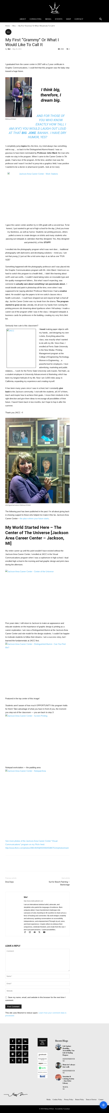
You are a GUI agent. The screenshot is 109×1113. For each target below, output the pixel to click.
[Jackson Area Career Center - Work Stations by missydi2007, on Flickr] (37, 194)
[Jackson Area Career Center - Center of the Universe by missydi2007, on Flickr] (37, 594)
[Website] (19, 1060)
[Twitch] (25, 1054)
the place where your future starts (34, 518)
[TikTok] (19, 1054)
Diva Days (9, 882)
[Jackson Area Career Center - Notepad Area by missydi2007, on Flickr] (37, 802)
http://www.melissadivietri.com (33, 901)
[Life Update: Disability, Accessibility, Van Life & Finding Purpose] (58, 1047)
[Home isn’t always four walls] (58, 1065)
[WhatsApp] (26, 55)
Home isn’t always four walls (69, 1066)
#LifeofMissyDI (69, 1059)
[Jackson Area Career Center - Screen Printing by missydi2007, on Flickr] (37, 738)
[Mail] (35, 932)
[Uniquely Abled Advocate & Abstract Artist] (54, 8)
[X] (14, 55)
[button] (100, 19)
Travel (65, 1087)
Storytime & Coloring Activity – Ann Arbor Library (68, 1080)
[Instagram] (31, 932)
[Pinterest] (20, 55)
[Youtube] (45, 932)
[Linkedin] (25, 1041)
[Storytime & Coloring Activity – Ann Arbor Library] (58, 1077)
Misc (14, 26)
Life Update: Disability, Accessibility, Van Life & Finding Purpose (68, 1050)
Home (7, 26)
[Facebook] (8, 55)
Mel (9, 49)
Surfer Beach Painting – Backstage (59, 883)
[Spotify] (12, 1054)
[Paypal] (19, 1048)
